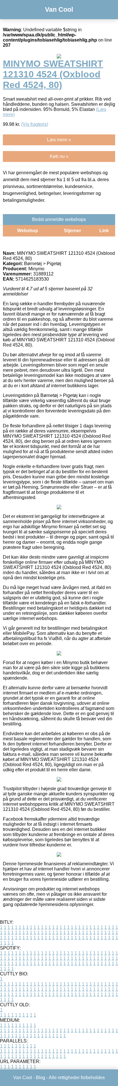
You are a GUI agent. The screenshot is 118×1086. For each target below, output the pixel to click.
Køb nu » (59, 156)
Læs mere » (59, 139)
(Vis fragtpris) (34, 124)
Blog (40, 1077)
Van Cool (59, 9)
